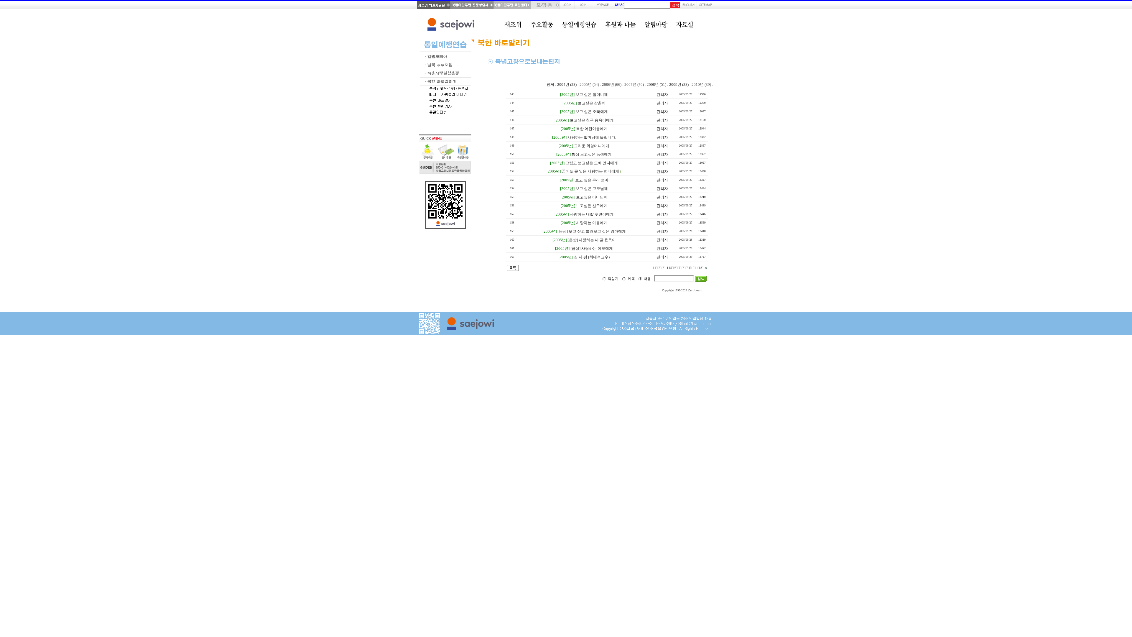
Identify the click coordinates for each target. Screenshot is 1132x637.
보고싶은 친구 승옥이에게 (592, 120)
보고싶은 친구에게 (592, 205)
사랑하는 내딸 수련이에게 (592, 214)
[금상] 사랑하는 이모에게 (591, 248)
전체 (550, 84)
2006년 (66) (611, 84)
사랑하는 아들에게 (592, 223)
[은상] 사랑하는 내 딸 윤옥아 (592, 240)
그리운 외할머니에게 (591, 146)
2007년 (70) (634, 84)
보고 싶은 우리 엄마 (591, 180)
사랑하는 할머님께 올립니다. (591, 137)
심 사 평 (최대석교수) (592, 257)
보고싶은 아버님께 (592, 197)
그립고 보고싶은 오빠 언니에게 (591, 163)
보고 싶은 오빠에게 (591, 111)
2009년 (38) (679, 84)
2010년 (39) (701, 84)
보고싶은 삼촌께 (592, 103)
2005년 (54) (589, 84)
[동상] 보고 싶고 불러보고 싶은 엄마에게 (592, 231)
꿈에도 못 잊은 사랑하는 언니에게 (590, 171)
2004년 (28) (567, 84)
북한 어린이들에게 (592, 129)
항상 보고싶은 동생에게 (592, 154)
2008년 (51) (656, 84)
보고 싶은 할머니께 (591, 94)
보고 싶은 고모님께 (591, 188)
